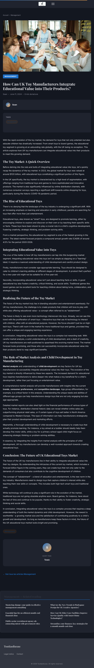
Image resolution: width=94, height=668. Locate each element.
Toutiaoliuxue (12, 646)
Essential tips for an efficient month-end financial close (23, 614)
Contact (20, 654)
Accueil (5, 15)
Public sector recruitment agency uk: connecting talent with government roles (23, 622)
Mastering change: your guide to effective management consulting (23, 606)
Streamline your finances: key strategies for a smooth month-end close (69, 624)
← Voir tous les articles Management (19, 574)
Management (16, 15)
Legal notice (9, 654)
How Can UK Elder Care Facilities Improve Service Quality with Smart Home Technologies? (68, 615)
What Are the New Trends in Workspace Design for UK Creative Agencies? (67, 606)
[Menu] (53, 4)
